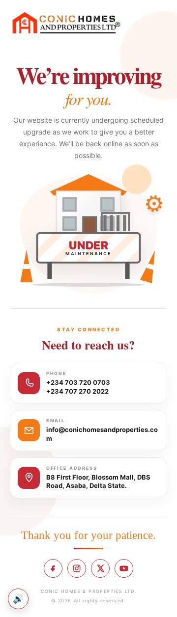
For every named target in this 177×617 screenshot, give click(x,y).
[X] (100, 568)
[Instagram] (76, 568)
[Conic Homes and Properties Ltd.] (66, 23)
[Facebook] (53, 568)
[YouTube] (124, 568)
